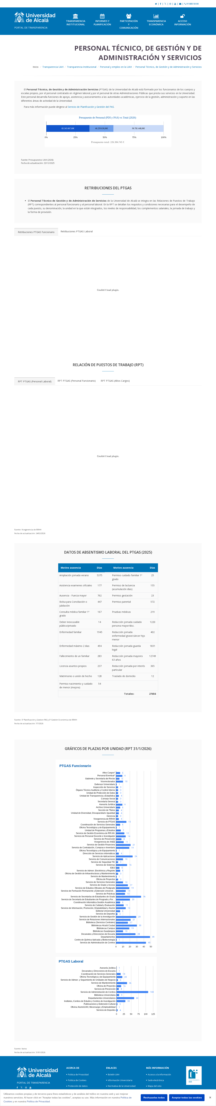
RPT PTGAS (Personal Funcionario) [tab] (77, 380)
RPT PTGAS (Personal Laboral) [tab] (34, 381)
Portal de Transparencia (30, 27)
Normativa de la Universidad (122, 1086)
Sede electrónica (156, 1080)
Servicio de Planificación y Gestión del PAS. (91, 106)
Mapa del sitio (154, 1086)
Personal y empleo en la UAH (116, 66)
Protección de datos (78, 1086)
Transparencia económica (156, 22)
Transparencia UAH (52, 66)
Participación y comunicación (128, 24)
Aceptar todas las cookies (187, 1097)
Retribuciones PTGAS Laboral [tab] (77, 231)
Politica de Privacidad (78, 1074)
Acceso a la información (159, 1074)
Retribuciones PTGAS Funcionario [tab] (36, 232)
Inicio (35, 66)
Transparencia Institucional (81, 66)
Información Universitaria (120, 1080)
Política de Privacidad (38, 1101)
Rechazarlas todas (154, 1097)
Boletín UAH (113, 1074)
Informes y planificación (102, 22)
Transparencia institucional (75, 22)
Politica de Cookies (77, 1080)
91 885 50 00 (192, 3)
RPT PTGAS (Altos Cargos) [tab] (115, 380)
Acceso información (182, 22)
